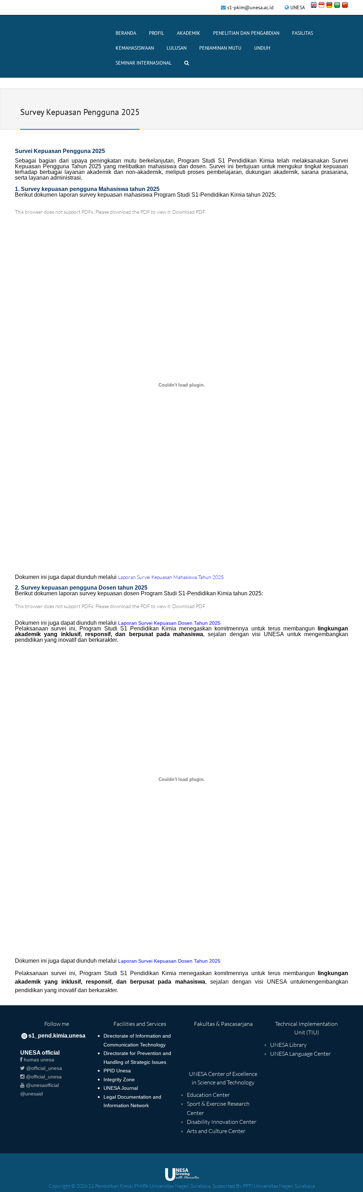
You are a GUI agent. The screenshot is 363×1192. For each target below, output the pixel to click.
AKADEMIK (188, 33)
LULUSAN (176, 48)
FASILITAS (302, 33)
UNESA (297, 7)
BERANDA (126, 33)
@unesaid (31, 1094)
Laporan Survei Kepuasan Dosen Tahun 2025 (169, 961)
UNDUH (262, 48)
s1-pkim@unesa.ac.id (250, 7)
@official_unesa (43, 1068)
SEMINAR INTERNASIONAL (144, 63)
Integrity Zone (119, 1079)
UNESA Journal (121, 1088)
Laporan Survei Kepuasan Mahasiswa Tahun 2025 (171, 577)
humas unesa (38, 1059)
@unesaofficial (41, 1085)
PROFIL (156, 33)
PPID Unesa (117, 1070)
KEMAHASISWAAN (135, 48)
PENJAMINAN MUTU (220, 48)
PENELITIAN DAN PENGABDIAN (246, 33)
